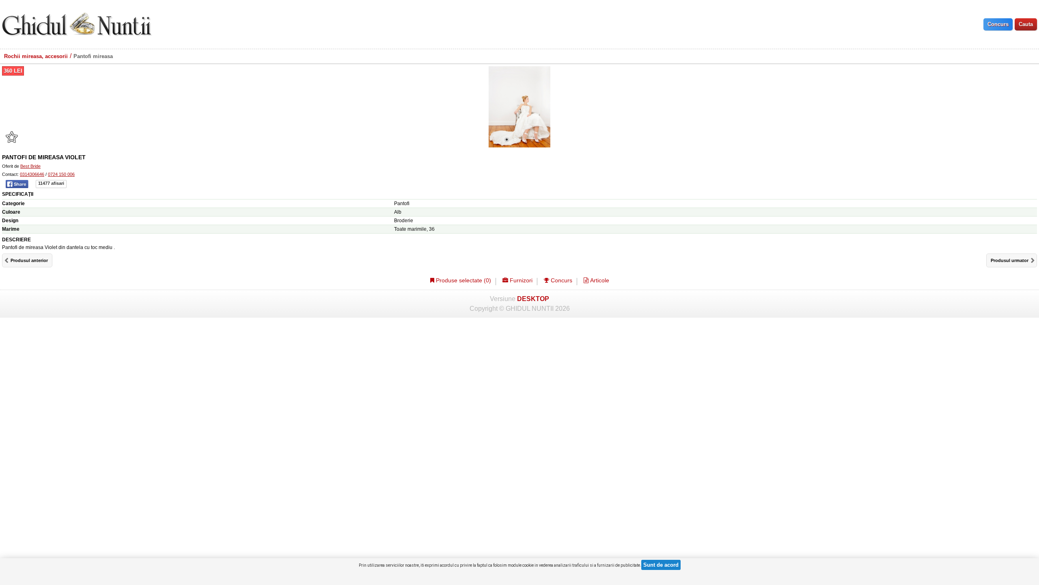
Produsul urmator (1009, 260)
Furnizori (520, 280)
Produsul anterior (29, 260)
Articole (598, 280)
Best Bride (30, 166)
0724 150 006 (61, 174)
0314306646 (32, 174)
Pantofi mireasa (93, 56)
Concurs (560, 280)
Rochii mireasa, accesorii (36, 56)
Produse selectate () (462, 280)
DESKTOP (533, 298)
